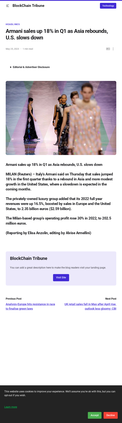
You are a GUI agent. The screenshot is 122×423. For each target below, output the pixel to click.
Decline (110, 415)
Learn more (10, 406)
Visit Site (61, 277)
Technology (108, 5)
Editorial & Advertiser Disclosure (31, 67)
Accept (95, 415)
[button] (8, 5)
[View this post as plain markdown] (108, 49)
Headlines (13, 24)
